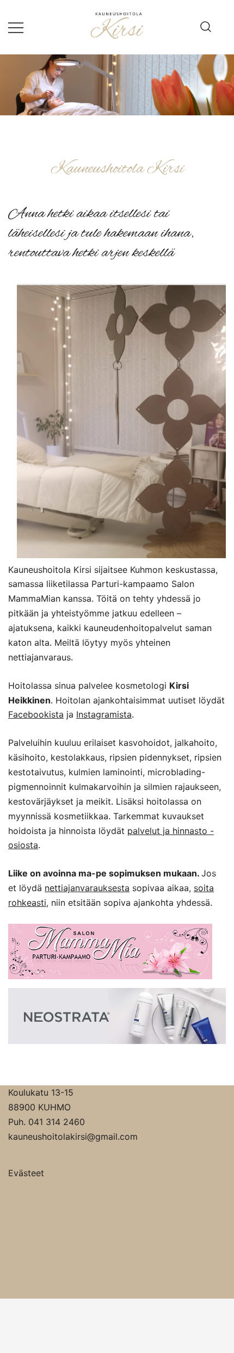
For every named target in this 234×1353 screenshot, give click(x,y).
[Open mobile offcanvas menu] (15, 27)
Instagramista (104, 714)
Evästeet (26, 1172)
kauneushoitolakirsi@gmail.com (73, 1136)
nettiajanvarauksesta (87, 887)
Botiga (148, 1325)
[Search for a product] (205, 27)
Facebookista (36, 714)
